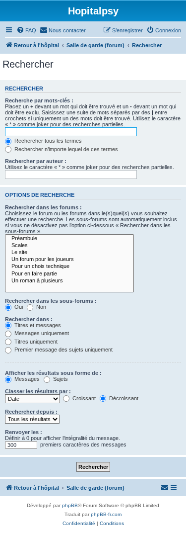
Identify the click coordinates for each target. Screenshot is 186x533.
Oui (18, 307)
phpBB (70, 505)
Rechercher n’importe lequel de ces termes (65, 149)
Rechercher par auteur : (35, 161)
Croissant (83, 398)
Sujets (60, 379)
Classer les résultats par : (38, 391)
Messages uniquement (41, 333)
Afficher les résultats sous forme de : (53, 373)
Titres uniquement (35, 342)
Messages (26, 379)
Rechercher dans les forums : (43, 207)
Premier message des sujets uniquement (63, 350)
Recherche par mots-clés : (39, 100)
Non (40, 307)
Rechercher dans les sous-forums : (51, 301)
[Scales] (69, 245)
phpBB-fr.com (106, 514)
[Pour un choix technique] (69, 266)
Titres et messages (37, 325)
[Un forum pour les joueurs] (69, 259)
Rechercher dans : (29, 319)
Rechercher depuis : (31, 412)
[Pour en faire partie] (69, 273)
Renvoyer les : (23, 432)
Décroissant (123, 398)
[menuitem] (26, 30)
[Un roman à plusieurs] (69, 280)
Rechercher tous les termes (47, 141)
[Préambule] (69, 238)
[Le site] (69, 252)
